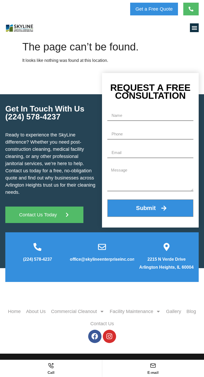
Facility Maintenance (131, 311)
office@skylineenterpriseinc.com (103, 259)
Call (51, 372)
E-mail (153, 372)
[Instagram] (109, 336)
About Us (36, 311)
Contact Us (102, 323)
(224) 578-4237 (33, 116)
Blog (191, 311)
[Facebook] (94, 336)
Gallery (173, 311)
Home (14, 311)
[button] (194, 27)
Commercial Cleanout (74, 311)
